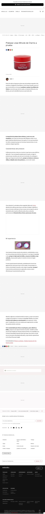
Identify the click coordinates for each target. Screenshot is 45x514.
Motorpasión (37, 474)
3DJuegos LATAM (14, 501)
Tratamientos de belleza (27, 11)
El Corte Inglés (21, 35)
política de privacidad (16, 423)
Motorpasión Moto (38, 475)
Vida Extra (12, 475)
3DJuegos (13, 474)
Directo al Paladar (30, 474)
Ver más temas (6, 453)
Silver (18, 443)
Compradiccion (5, 493)
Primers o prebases (18, 341)
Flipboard (10, 50)
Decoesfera (5, 492)
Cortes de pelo (20, 446)
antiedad (33, 448)
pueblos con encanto (21, 448)
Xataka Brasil (5, 503)
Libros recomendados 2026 (23, 411)
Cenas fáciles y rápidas (34, 411)
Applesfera (5, 477)
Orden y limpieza (6, 448)
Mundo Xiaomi (5, 482)
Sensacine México (22, 501)
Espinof (20, 475)
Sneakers (5, 439)
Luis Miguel (37, 35)
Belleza (16, 346)
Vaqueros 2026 (14, 411)
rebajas (11, 35)
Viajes (4, 443)
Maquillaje (4, 11)
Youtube (14, 427)
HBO (29, 35)
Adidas (16, 35)
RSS (19, 427)
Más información (14, 512)
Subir (38, 468)
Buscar (38, 461)
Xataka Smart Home (5, 480)
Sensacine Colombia (21, 504)
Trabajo (32, 439)
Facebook (43, 11)
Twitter (40, 11)
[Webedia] (6, 467)
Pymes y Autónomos (13, 493)
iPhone (42, 35)
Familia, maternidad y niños (21, 440)
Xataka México (5, 501)
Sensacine (21, 474)
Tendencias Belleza (23, 346)
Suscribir (39, 420)
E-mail (12, 50)
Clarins (34, 205)
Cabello (17, 11)
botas (4, 446)
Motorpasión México (37, 502)
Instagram (16, 427)
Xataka (4, 474)
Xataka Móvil (5, 475)
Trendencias (5, 490)
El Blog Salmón (14, 490)
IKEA (33, 35)
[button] (11, 79)
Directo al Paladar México (30, 502)
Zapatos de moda (35, 446)
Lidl (26, 35)
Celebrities (11, 11)
